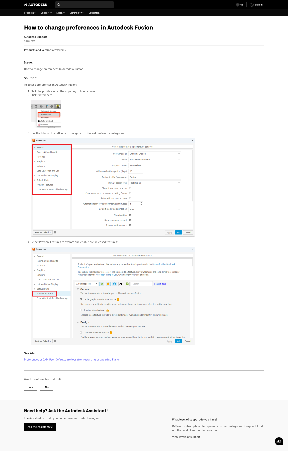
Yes (31, 387)
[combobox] (84, 4)
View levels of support (186, 437)
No (46, 387)
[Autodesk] (35, 4)
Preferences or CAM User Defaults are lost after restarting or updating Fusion (72, 360)
